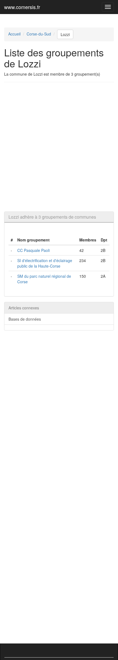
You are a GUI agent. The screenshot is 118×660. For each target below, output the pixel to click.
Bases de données (25, 319)
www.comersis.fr (22, 6)
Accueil (14, 34)
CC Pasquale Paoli (33, 250)
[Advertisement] (59, 147)
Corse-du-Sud (39, 34)
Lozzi (65, 34)
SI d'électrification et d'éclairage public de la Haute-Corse (44, 263)
